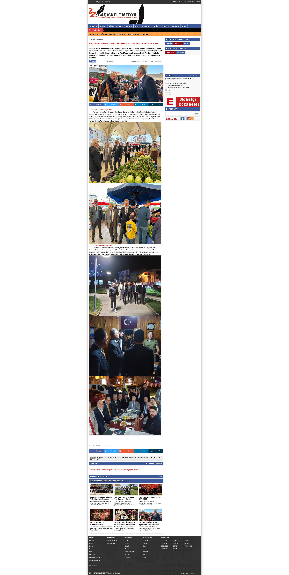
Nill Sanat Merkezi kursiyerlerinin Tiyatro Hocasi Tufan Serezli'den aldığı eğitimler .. (124, 528)
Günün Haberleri (112, 540)
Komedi (145, 549)
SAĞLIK (175, 543)
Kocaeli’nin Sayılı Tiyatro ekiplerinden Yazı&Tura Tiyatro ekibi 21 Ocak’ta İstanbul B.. (150, 503)
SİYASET (175, 540)
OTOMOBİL (164, 546)
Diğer (169, 90)
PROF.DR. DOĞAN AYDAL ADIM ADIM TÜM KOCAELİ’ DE (149, 524)
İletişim (91, 540)
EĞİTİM (175, 546)
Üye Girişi (191, 1)
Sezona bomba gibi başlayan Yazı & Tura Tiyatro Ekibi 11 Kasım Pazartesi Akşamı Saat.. (101, 528)
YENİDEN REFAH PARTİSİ (106, 457)
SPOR (187, 543)
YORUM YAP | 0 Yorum (154, 463)
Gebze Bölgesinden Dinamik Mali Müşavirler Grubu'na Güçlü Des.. (101, 499)
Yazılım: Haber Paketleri (186, 573)
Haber (127, 543)
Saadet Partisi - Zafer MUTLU (176, 85)
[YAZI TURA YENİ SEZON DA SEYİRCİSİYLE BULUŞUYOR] (126, 515)
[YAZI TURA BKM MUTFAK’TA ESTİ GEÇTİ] (151, 489)
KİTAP (175, 549)
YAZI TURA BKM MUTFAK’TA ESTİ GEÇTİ (149, 498)
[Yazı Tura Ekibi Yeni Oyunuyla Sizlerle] (102, 515)
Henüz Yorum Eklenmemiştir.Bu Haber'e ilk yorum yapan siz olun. (115, 470)
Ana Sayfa (177, 1)
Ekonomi (146, 543)
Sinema (127, 557)
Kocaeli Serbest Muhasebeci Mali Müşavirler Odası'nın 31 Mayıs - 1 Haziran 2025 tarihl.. (100, 503)
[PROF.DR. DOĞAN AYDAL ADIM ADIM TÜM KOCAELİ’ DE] (151, 515)
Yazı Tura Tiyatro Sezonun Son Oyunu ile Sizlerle (124, 498)
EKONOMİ (164, 543)
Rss (90, 549)
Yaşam (145, 554)
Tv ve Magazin (129, 552)
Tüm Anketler (194, 75)
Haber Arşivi (111, 543)
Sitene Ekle (94, 560)
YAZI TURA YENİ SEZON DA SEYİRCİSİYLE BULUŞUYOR (124, 523)
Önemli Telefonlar (94, 557)
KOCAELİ (120, 457)
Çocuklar (128, 549)
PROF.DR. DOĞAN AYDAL (132, 457)
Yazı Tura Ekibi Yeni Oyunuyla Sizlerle (97, 523)
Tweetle (113, 104)
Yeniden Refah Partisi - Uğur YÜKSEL (179, 87)
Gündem (145, 540)
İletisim (198, 1)
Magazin (145, 552)
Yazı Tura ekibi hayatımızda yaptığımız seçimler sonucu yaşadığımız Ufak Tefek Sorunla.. (124, 503)
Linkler (91, 546)
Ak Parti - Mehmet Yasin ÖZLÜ (177, 83)
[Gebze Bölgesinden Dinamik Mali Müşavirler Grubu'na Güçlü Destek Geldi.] (102, 489)
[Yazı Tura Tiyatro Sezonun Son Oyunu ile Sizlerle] (126, 489)
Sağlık (127, 546)
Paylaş (98, 104)
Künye (91, 543)
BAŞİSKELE (146, 457)
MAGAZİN (164, 549)
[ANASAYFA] (114, 11)
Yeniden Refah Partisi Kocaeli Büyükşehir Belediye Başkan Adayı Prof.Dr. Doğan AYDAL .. (149, 528)
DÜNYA (187, 540)
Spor (126, 540)
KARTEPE (155, 457)
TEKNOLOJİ (188, 546)
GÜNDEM (100, 39)
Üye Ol (184, 1)
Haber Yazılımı (93, 565)
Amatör (127, 554)
